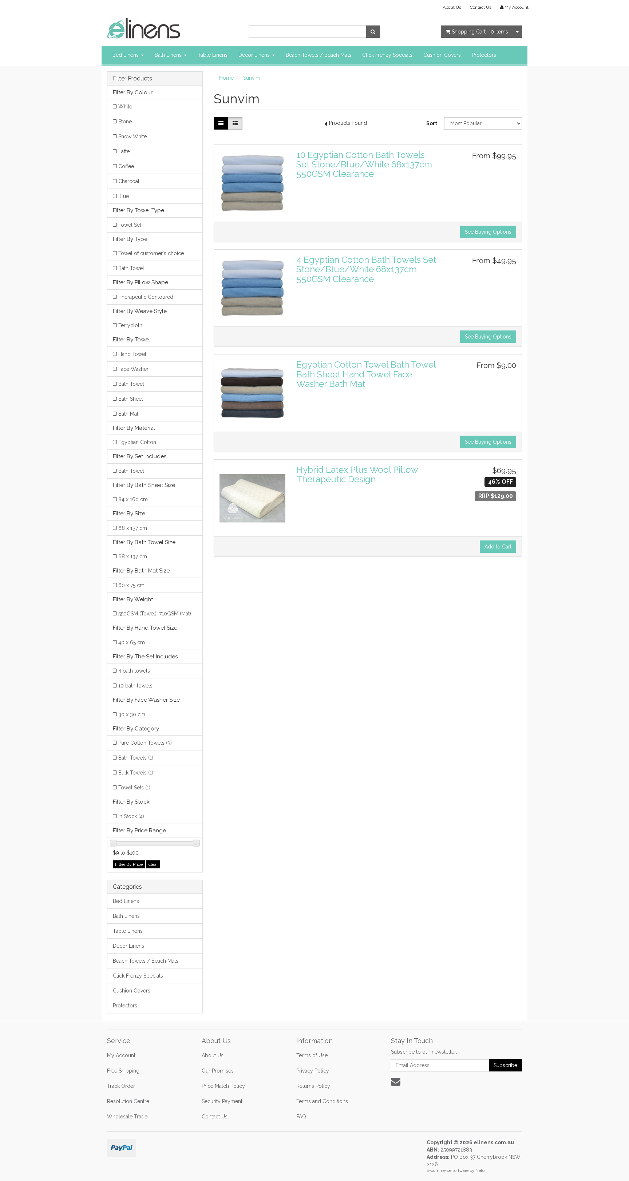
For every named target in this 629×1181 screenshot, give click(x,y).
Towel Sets (134, 787)
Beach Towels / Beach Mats (318, 55)
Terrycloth (130, 325)
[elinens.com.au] (143, 28)
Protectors (484, 55)
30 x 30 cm (131, 714)
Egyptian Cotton (137, 442)
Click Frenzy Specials (387, 55)
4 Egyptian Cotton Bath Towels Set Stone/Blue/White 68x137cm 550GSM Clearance (366, 269)
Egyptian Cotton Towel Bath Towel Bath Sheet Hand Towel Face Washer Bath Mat (366, 374)
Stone (125, 121)
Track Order (121, 1086)
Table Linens (213, 55)
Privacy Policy (312, 1071)
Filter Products (132, 78)
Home (226, 78)
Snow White (132, 136)
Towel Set (129, 225)
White (125, 107)
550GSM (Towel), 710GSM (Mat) (154, 614)
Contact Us (480, 7)
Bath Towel (131, 268)
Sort (431, 123)
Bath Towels (135, 758)
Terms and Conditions (322, 1101)
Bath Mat (128, 414)
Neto (479, 1170)
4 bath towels (134, 671)
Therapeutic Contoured (145, 297)
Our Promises (218, 1071)
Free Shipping (123, 1071)
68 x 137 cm (132, 528)
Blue (123, 196)
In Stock (131, 816)
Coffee (126, 166)
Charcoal (128, 181)
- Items (480, 32)
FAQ (301, 1116)
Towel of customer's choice (151, 253)
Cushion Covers (442, 55)
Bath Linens (169, 55)
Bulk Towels (135, 773)
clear (153, 864)
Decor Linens (254, 55)
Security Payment (222, 1101)
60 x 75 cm (131, 585)
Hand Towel (132, 354)
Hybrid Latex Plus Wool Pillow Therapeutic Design (357, 474)
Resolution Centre (128, 1101)
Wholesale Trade (127, 1116)
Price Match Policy (223, 1086)
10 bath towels (135, 686)
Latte (124, 151)
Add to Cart (497, 547)
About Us (452, 7)
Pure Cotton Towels (145, 743)
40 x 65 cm (131, 642)
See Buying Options (488, 232)
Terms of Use (312, 1055)
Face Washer (133, 369)
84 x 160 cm (133, 499)
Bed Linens (126, 55)
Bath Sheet (130, 399)
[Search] (373, 31)
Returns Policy (313, 1086)
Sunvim (251, 78)
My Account (121, 1055)
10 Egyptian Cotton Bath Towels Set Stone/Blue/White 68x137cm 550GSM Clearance (364, 164)
